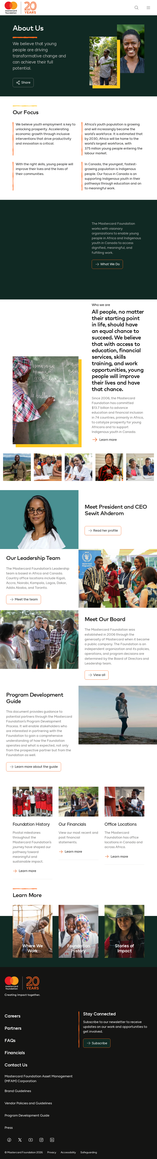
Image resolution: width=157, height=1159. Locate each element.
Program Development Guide (27, 1115)
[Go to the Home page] (22, 7)
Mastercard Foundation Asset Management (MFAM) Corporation (39, 1078)
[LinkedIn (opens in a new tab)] (52, 1139)
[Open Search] (136, 7)
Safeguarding (88, 1152)
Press (9, 1128)
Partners (13, 1028)
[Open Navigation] (148, 7)
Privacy (51, 1152)
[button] (17, 467)
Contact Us (16, 1064)
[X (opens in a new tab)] (20, 1139)
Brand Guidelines (18, 1091)
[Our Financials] (78, 833)
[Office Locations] (124, 833)
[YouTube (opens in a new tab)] (30, 1139)
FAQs (10, 1040)
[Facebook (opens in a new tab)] (9, 1139)
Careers (12, 1015)
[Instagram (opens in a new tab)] (41, 1139)
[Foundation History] (32, 833)
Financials (15, 1052)
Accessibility (68, 1152)
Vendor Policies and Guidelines (28, 1103)
